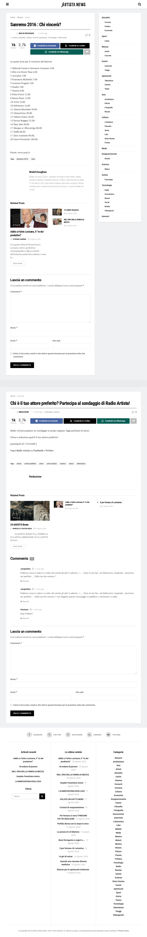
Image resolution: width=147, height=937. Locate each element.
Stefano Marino (19, 239)
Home (12, 17)
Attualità (21, 38)
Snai (33, 159)
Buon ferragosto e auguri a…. (72, 840)
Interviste (108, 66)
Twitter (49, 450)
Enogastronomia (109, 154)
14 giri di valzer (66, 856)
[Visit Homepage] (73, 4)
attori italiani (52, 464)
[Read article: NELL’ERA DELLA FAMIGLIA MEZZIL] (57, 221)
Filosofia (108, 126)
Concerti (108, 56)
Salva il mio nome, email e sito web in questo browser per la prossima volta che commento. (49, 355)
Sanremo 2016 (22, 159)
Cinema (107, 85)
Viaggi (107, 70)
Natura (107, 169)
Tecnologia (52, 38)
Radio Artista (24, 450)
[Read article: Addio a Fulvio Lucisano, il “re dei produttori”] (29, 218)
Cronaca (108, 22)
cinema (63, 464)
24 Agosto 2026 (40, 529)
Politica (107, 26)
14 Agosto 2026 (107, 506)
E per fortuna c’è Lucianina (111, 502)
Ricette (107, 159)
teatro (71, 464)
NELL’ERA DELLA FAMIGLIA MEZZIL (28, 771)
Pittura (107, 103)
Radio (107, 190)
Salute (105, 175)
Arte (104, 94)
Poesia (107, 143)
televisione (81, 464)
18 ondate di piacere (71, 210)
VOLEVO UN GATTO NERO (72, 799)
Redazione (24, 412)
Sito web (56, 341)
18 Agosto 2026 (35, 239)
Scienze (105, 164)
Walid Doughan (26, 33)
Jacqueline (25, 569)
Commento (16, 291)
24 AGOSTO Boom (19, 524)
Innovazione (109, 194)
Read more (19, 263)
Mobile (107, 207)
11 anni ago (42, 33)
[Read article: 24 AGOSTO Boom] (30, 511)
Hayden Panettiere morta (28, 776)
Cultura (29, 38)
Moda (104, 148)
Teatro (107, 89)
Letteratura (109, 122)
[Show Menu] (7, 4)
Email (13, 340)
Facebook (38, 450)
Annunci (105, 216)
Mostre (107, 112)
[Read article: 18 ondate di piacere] (57, 212)
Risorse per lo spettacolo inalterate (73, 869)
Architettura (109, 99)
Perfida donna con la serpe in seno (73, 824)
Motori (107, 198)
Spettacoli (43, 38)
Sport (104, 36)
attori (41, 464)
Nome (14, 327)
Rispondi (26, 581)
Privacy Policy (123, 931)
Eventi (35, 38)
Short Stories (110, 139)
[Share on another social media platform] (87, 52)
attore (19, 464)
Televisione (62, 38)
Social (107, 202)
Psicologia (109, 180)
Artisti (27, 17)
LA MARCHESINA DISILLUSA (28, 781)
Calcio (107, 41)
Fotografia (109, 108)
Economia (108, 30)
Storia (107, 130)
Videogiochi (109, 211)
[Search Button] (139, 4)
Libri (106, 134)
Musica (20, 17)
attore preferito (30, 464)
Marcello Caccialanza (22, 529)
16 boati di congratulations (71, 807)
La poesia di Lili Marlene (68, 832)
